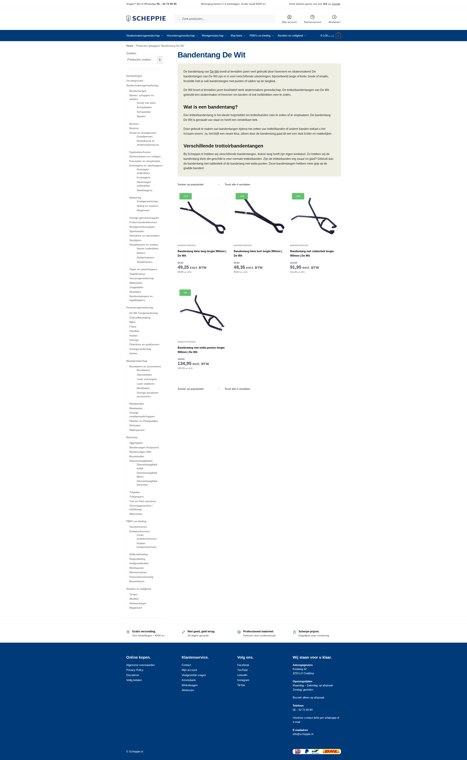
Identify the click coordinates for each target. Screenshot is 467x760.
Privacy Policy (134, 669)
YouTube (242, 669)
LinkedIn (242, 675)
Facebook (243, 665)
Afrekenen (334, 22)
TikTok (241, 685)
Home (129, 45)
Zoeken (131, 53)
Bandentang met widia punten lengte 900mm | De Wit (201, 350)
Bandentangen (187, 245)
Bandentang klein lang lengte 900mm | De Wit (202, 253)
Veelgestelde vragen (194, 675)
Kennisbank (189, 680)
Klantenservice (312, 22)
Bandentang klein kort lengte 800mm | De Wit (258, 253)
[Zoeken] (160, 60)
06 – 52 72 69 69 (167, 3)
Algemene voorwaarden (140, 665)
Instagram (243, 680)
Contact (186, 665)
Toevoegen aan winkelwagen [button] (203, 283)
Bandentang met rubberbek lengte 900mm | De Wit (312, 253)
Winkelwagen (190, 685)
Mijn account (289, 22)
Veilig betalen (134, 680)
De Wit (214, 71)
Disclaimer (132, 675)
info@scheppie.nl (303, 734)
